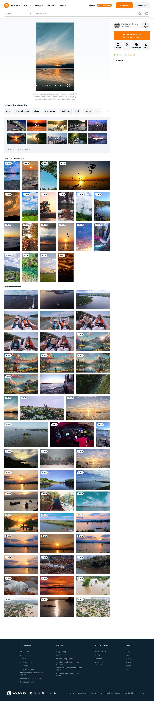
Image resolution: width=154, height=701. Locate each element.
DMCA (58, 655)
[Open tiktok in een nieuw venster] (47, 693)
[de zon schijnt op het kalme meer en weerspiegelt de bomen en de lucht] (48, 206)
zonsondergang (22, 111)
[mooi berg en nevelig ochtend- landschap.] (12, 237)
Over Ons (99, 658)
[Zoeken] (139, 13)
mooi (8, 111)
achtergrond (50, 111)
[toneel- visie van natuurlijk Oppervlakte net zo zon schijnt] (30, 237)
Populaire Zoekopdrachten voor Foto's (69, 669)
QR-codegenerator (27, 682)
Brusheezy (24, 651)
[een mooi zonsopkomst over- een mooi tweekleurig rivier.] (21, 480)
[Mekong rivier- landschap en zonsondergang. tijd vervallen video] (21, 458)
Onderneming (26, 662)
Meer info (119, 61)
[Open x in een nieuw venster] (51, 693)
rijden (36, 111)
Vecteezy (23, 655)
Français (129, 666)
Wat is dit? (131, 55)
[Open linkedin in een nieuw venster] (39, 693)
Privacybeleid (128, 693)
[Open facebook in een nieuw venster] (31, 693)
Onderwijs (24, 666)
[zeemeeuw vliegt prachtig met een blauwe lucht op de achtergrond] (66, 237)
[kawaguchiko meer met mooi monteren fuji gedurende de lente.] (103, 434)
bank (77, 111)
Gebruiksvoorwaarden (113, 693)
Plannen (92, 5)
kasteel (99, 111)
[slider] (55, 85)
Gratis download (132, 35)
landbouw (65, 111)
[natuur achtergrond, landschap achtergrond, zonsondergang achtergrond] (12, 175)
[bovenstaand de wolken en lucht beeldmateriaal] (84, 237)
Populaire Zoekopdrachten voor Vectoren (69, 663)
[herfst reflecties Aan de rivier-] (102, 206)
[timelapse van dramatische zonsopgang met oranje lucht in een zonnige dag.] (66, 267)
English (129, 651)
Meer (62, 5)
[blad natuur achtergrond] (48, 175)
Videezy (23, 658)
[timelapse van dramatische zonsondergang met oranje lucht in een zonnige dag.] (12, 206)
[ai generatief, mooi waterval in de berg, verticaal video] (102, 237)
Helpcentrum (100, 651)
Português (130, 658)
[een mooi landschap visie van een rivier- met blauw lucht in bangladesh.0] (93, 480)
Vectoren (14, 5)
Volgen (145, 27)
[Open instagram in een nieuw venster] (35, 693)
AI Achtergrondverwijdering (31, 678)
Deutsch (129, 662)
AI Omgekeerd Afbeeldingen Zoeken (31, 674)
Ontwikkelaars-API (27, 669)
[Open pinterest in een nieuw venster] (43, 693)
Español (129, 655)
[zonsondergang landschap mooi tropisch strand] (48, 237)
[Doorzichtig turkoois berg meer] (30, 267)
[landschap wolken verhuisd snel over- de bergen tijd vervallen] (84, 206)
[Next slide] (106, 111)
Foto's (26, 5)
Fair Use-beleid (140, 693)
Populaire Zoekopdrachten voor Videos (69, 674)
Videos (38, 5)
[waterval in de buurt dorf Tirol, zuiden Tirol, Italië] (66, 206)
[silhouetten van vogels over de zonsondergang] (84, 175)
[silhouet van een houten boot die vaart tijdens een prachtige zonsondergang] (57, 607)
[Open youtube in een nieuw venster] (55, 693)
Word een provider (99, 663)
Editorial (50, 5)
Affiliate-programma (64, 658)
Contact (98, 655)
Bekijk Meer (98, 138)
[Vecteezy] (6, 5)
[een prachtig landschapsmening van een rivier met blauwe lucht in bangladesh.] (57, 480)
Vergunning (61, 651)
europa (88, 111)
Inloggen (142, 5)
